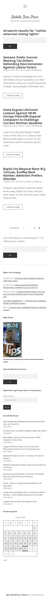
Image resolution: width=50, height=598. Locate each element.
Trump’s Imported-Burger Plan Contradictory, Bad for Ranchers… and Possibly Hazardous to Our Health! (24, 493)
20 (25, 543)
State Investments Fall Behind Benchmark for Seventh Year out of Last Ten (20, 286)
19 (20, 543)
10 (11, 538)
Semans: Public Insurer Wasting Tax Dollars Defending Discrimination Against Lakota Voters (22, 62)
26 (20, 548)
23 (6, 548)
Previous (14, 227)
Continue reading (14, 96)
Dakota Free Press (25, 17)
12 (20, 538)
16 (6, 543)
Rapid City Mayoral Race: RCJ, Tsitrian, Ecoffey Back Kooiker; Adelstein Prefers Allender (24, 174)
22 (35, 543)
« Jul (4, 560)
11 (15, 538)
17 (11, 543)
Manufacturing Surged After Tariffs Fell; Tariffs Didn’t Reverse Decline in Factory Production (23, 475)
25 (15, 548)
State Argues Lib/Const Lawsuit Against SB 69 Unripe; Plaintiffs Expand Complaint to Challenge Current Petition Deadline (22, 116)
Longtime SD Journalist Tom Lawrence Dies (20, 501)
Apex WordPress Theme (16, 595)
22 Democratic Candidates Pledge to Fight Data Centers (24, 302)
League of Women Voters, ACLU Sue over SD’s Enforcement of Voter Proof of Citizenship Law (24, 294)
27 (25, 548)
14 (30, 538)
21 (30, 543)
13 (25, 538)
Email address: (9, 396)
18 (15, 543)
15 (35, 538)
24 (11, 548)
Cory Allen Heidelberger (12, 301)
